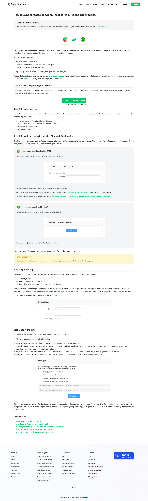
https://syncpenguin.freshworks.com (79, 192)
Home (13, 456)
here (55, 296)
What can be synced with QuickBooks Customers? (34, 432)
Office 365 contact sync (44, 460)
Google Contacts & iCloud (45, 477)
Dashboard (14, 477)
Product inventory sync (44, 470)
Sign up (135, 4)
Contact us (91, 460)
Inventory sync (15, 473)
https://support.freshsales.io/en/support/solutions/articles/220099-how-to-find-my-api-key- (80, 196)
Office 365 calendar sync (45, 456)
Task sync (14, 470)
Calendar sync (15, 466)
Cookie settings (67, 470)
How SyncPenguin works (95, 466)
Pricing (13, 460)
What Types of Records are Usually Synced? (32, 424)
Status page (91, 463)
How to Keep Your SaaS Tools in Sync (29, 421)
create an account (57, 76)
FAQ (89, 456)
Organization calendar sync (45, 466)
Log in (125, 4)
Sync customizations (94, 470)
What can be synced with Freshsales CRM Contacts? (35, 429)
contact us (102, 27)
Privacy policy (66, 460)
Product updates (67, 466)
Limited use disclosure (69, 473)
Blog (63, 456)
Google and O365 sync (44, 463)
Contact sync (15, 463)
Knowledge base (93, 473)
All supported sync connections (98, 477)
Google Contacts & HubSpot (45, 473)
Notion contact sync (43, 480)
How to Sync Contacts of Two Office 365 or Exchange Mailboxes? (40, 427)
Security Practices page (84, 261)
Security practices (68, 463)
